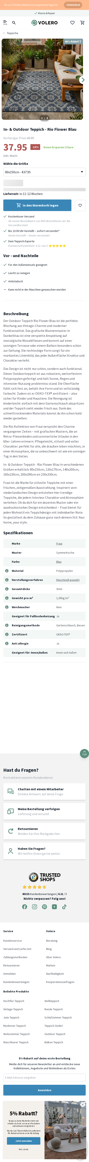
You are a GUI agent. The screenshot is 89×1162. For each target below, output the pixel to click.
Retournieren (11, 965)
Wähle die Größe (15, 163)
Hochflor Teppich (13, 1001)
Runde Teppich (53, 1009)
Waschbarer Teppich (16, 1042)
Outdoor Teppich (54, 1034)
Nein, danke (24, 1149)
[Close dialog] (82, 1104)
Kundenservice (12, 940)
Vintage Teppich (13, 1009)
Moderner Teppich (14, 1026)
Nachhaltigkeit (55, 974)
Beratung (52, 940)
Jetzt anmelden (24, 1140)
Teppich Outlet (53, 1026)
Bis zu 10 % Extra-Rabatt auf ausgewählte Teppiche (31, 4)
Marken (50, 965)
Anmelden (9, 974)
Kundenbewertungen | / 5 (44, 894)
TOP (84, 754)
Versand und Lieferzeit (17, 949)
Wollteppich (51, 1001)
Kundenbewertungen (16, 982)
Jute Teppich (11, 1017)
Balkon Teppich (53, 1042)
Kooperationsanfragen (60, 982)
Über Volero (53, 957)
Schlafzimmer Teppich (58, 1017)
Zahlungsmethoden (15, 957)
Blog (49, 949)
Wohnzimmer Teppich (16, 1034)
